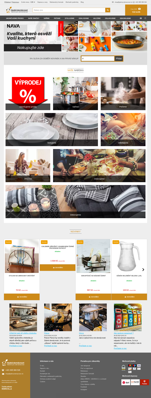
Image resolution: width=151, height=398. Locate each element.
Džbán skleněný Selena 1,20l (129, 276)
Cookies (42, 381)
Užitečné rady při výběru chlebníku (22, 333)
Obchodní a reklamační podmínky (51, 376)
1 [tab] (77, 48)
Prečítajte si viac (15, 346)
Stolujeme (69, 18)
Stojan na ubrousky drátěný (22, 276)
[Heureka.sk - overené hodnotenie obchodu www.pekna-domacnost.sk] (118, 14)
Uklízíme (97, 18)
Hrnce (81, 333)
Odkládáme (84, 18)
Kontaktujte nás (45, 373)
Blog (82, 2)
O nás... (42, 366)
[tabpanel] (75, 36)
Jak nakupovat (85, 366)
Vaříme (47, 18)
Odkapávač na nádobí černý (93, 276)
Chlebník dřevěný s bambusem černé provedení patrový (57, 247)
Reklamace (84, 371)
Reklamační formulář (87, 373)
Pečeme (57, 18)
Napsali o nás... (45, 368)
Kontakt (42, 371)
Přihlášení (7, 2)
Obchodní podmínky (72, 2)
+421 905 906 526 (141, 2)
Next (143, 269)
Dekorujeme (125, 18)
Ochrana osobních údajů (48, 379)
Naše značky (33, 18)
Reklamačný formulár (56, 2)
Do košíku (23, 297)
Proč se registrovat (87, 368)
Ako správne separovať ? (124, 333)
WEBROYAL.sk (7, 389)
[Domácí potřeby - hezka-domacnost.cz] (17, 10)
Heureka (83, 376)
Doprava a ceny (42, 2)
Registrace (15, 2)
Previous (7, 269)
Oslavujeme (110, 18)
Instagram (84, 389)
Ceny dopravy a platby (88, 384)
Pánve (46, 333)
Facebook (84, 387)
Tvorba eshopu (7, 386)
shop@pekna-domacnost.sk (124, 2)
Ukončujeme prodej (15, 18)
